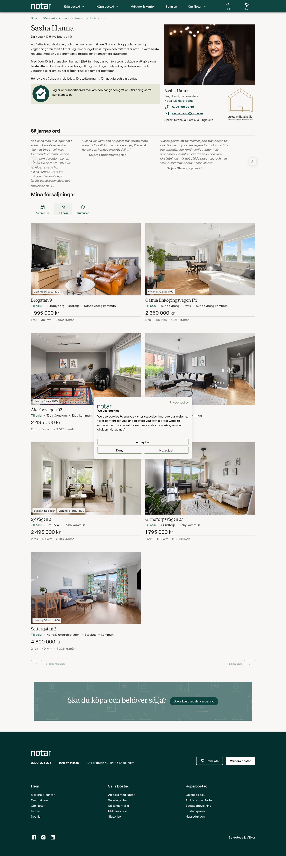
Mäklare (79, 18)
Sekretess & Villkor (242, 837)
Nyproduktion (195, 816)
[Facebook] (34, 837)
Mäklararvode (117, 811)
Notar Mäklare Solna (178, 100)
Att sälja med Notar (121, 794)
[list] (193, 110)
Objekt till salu (195, 794)
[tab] (41, 6)
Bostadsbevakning (198, 805)
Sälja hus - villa (118, 805)
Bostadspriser (195, 811)
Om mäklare (39, 800)
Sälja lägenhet (118, 800)
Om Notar (38, 805)
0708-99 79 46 (183, 106)
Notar (34, 18)
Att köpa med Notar (199, 800)
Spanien (36, 816)
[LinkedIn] (53, 837)
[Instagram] (43, 837)
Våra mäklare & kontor (56, 18)
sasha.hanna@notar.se (187, 113)
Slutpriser (115, 816)
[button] (252, 161)
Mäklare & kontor (43, 794)
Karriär (35, 811)
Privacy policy (179, 402)
